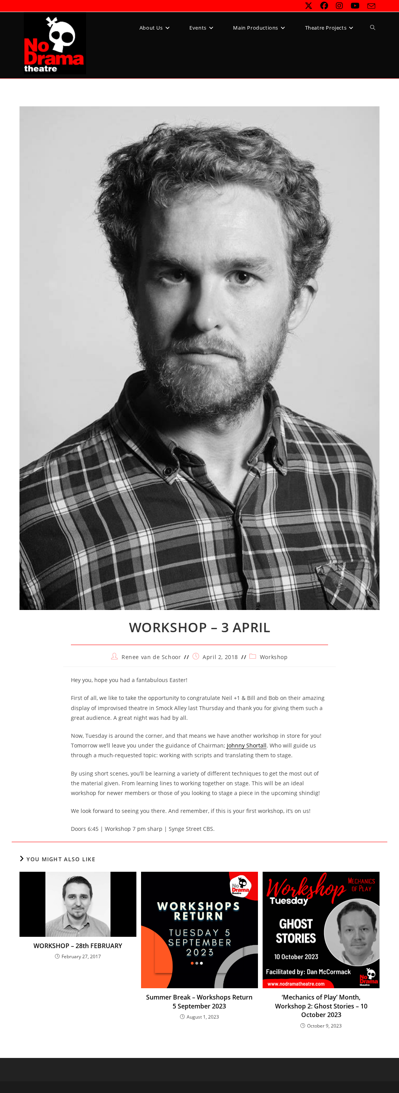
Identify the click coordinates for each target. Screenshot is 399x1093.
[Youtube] (355, 6)
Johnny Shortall (247, 745)
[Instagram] (339, 6)
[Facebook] (324, 6)
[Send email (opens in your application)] (369, 6)
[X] (308, 6)
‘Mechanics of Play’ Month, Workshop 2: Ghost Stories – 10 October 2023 (321, 1006)
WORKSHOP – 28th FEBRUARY (78, 945)
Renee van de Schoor (151, 657)
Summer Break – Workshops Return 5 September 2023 (199, 1001)
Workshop (274, 657)
